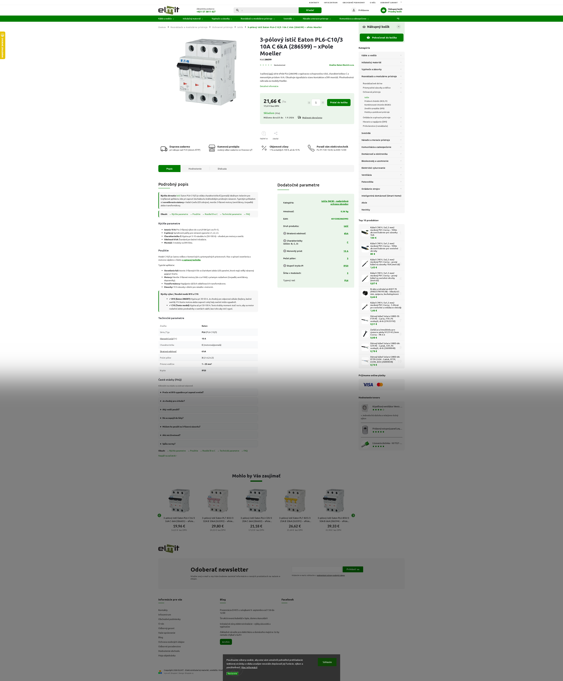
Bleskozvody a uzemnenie (375, 160)
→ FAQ (247, 214)
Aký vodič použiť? (170, 409)
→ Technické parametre (231, 214)
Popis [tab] (169, 168)
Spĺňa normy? (168, 443)
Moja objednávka (166, 655)
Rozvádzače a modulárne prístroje (379, 76)
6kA (346, 233)
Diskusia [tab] (222, 168)
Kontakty (314, 2)
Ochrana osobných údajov (171, 641)
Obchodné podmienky (354, 2)
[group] (179, 515)
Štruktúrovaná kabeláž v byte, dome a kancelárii (244, 618)
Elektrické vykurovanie (373, 167)
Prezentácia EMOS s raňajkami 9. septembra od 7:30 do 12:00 (247, 611)
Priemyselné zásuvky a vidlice (377, 87)
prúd (166, 273)
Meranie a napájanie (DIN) (375, 121)
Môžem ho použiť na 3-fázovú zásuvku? (181, 426)
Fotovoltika (367, 181)
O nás (372, 2)
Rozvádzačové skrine (372, 83)
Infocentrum (331, 2)
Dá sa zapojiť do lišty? (172, 418)
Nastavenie (232, 673)
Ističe (366, 97)
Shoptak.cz (189, 673)
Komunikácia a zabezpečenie (376, 146)
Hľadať (310, 10)
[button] (179, 530)
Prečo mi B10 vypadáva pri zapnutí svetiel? (183, 392)
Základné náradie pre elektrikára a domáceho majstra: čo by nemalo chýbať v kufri (249, 633)
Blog (160, 637)
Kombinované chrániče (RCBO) (377, 104)
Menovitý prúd (166, 338)
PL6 (346, 280)
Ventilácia (367, 174)
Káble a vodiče (369, 55)
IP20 (346, 265)
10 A (346, 250)
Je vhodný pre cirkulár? (173, 401)
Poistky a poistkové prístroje (377, 112)
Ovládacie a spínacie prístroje (376, 117)
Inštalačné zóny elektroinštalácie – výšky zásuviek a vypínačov (245, 625)
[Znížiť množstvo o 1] (309, 102)
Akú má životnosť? (171, 435)
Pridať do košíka (338, 102)
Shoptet (174, 673)
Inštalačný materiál (371, 62)
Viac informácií (249, 667)
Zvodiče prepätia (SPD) (374, 108)
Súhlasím (327, 662)
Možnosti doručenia (312, 117)
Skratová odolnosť (168, 351)
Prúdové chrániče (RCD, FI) (376, 101)
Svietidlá (366, 133)
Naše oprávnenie (166, 632)
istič (271, 73)
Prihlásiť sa (353, 569)
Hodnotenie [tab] (195, 168)
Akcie (364, 202)
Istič (178, 195)
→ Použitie (195, 214)
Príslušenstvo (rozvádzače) (375, 126)
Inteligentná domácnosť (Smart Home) (381, 195)
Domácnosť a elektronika (375, 153)
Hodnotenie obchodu (169, 650)
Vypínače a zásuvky (372, 69)
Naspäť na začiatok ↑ (167, 455)
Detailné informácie (269, 86)
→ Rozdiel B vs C (210, 214)
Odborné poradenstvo (169, 646)
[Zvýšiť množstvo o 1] (323, 102)
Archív (226, 641)
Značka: (341, 65)
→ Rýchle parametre (178, 214)
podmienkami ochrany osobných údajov (331, 575)
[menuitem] (168, 19)
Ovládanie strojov (371, 188)
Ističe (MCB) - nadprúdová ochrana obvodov (334, 202)
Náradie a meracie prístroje (376, 139)
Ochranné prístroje (372, 91)
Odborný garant (389, 2)
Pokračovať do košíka (384, 37)
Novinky (366, 209)
